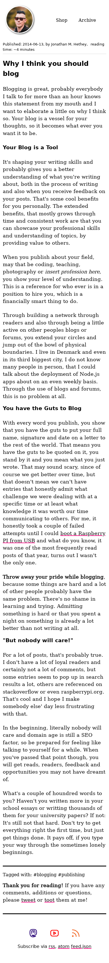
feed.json (81, 946)
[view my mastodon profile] (33, 933)
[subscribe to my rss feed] (76, 933)
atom (64, 946)
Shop (61, 20)
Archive (87, 20)
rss (52, 946)
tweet (28, 900)
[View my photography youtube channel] (54, 933)
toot (49, 900)
